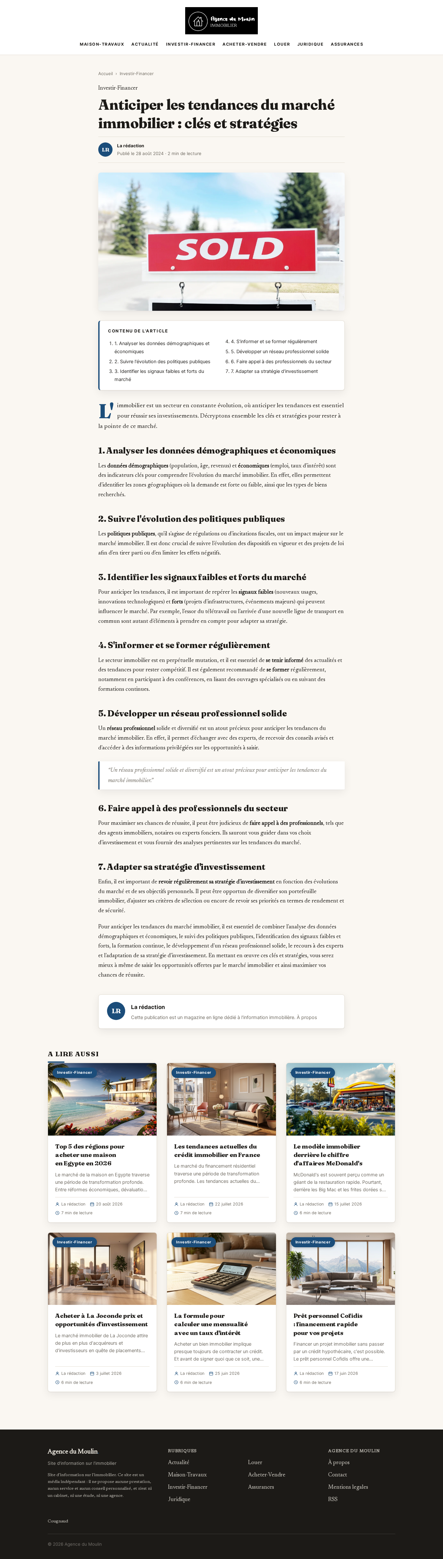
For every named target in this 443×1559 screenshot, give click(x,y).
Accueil (105, 73)
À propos (307, 1017)
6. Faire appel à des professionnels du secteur (281, 362)
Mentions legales (348, 1487)
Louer (282, 44)
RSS (333, 1500)
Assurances (347, 44)
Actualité (145, 44)
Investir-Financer (191, 44)
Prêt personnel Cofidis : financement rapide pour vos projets (328, 1324)
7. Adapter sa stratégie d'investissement (274, 371)
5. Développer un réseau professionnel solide (280, 351)
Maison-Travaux (102, 44)
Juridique (310, 44)
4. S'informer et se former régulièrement (274, 341)
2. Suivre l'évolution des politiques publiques (162, 362)
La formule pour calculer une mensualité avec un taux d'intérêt (211, 1324)
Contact (337, 1475)
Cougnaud (58, 1521)
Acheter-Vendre (244, 44)
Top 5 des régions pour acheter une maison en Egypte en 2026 (90, 1154)
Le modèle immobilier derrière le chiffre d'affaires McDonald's (328, 1154)
